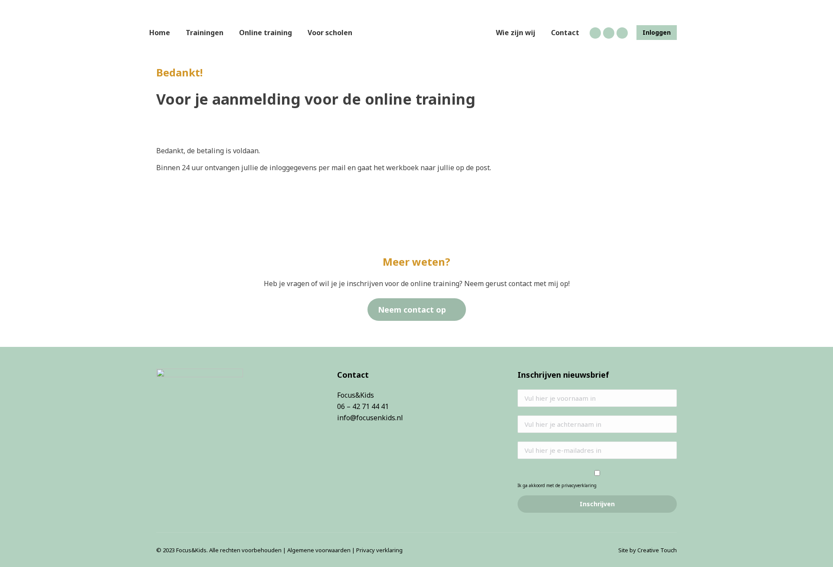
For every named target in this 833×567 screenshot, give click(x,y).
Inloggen (657, 32)
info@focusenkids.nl (370, 417)
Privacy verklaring (379, 550)
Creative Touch (657, 550)
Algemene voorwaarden (319, 550)
